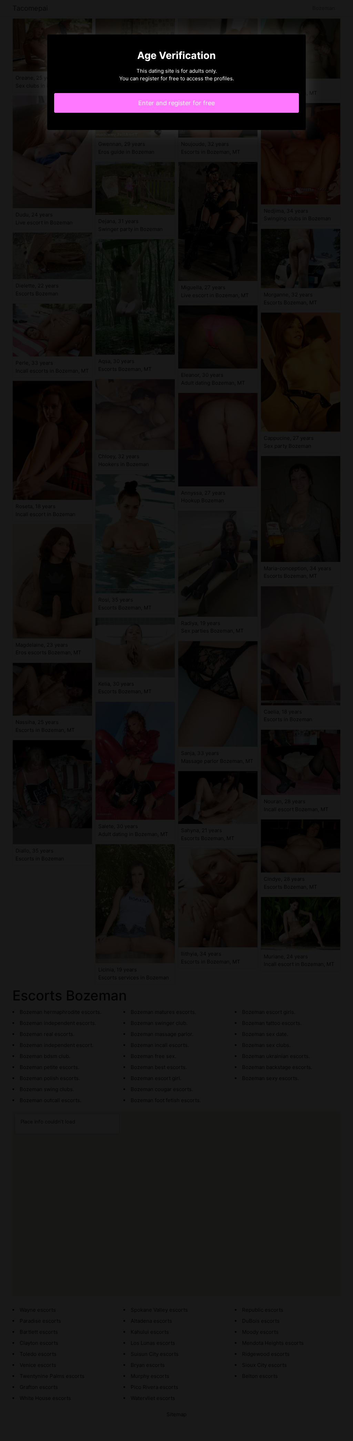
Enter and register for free (176, 103)
